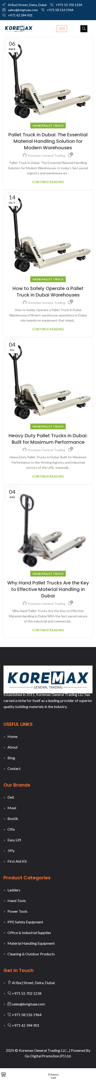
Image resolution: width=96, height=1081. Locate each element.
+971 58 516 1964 (60, 10)
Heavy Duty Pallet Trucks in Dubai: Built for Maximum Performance (48, 438)
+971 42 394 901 (20, 15)
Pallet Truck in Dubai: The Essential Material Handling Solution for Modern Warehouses (48, 141)
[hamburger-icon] (62, 28)
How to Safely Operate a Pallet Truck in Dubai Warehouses (48, 291)
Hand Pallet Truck (48, 125)
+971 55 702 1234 (69, 5)
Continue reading (48, 182)
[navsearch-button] (83, 28)
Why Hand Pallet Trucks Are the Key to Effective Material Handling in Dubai (48, 589)
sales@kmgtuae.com (23, 10)
